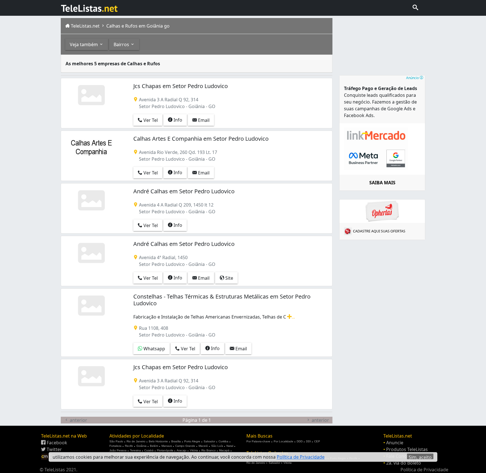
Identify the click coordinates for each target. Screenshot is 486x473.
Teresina (135, 450)
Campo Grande (185, 445)
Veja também (84, 44)
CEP (317, 441)
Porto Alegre (192, 441)
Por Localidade (283, 441)
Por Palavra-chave (258, 441)
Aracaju (181, 450)
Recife (129, 445)
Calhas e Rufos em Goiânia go (137, 26)
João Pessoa (118, 450)
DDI (308, 441)
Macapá (224, 450)
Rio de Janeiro (136, 441)
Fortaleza (115, 445)
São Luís (217, 445)
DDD (300, 441)
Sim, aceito (420, 456)
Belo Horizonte (158, 441)
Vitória (194, 450)
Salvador (209, 441)
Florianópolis (165, 450)
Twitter (54, 449)
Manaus (166, 445)
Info (177, 120)
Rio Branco (208, 450)
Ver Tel (150, 120)
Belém (154, 445)
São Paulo (116, 441)
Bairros (122, 44)
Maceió (203, 445)
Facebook (56, 443)
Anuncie (394, 443)
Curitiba (223, 441)
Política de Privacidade (424, 470)
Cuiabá (149, 450)
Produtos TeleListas (407, 449)
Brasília (176, 441)
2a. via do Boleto (403, 463)
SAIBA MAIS (382, 183)
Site (228, 278)
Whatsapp (153, 349)
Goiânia (141, 445)
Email (203, 120)
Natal (229, 445)
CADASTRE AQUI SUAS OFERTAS (379, 231)
